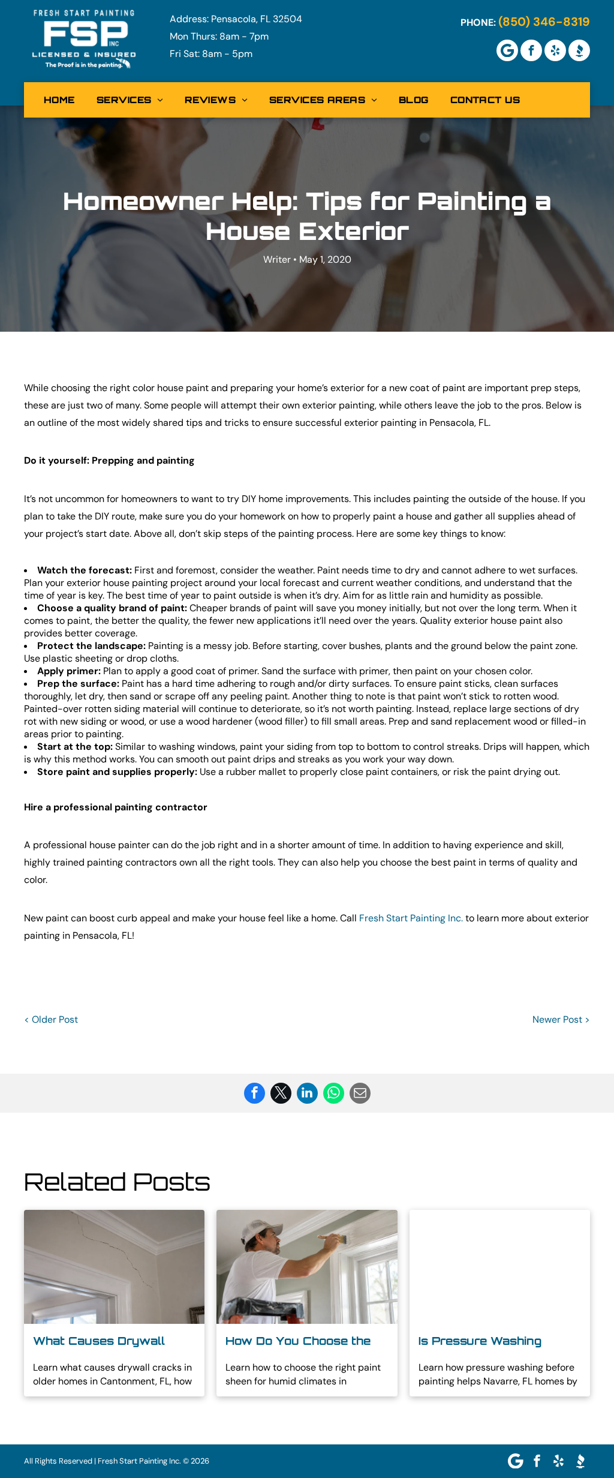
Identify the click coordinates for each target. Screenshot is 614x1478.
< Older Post (51, 1019)
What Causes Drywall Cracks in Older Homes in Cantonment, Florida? (109, 1341)
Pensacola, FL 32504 (256, 19)
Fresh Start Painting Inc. (411, 918)
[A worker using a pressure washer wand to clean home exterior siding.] (500, 1267)
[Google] (507, 50)
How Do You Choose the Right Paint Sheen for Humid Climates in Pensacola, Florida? (298, 1341)
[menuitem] (59, 100)
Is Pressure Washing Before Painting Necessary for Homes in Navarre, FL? (499, 1341)
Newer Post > (561, 1019)
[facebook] (531, 50)
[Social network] (579, 50)
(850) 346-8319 (544, 21)
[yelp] (555, 50)
